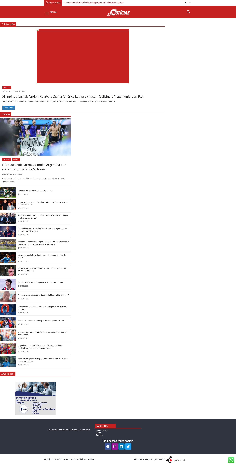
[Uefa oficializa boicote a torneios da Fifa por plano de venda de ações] (8, 310)
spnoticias (18, 174)
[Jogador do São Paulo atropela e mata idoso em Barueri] (8, 284)
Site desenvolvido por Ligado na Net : (149, 459)
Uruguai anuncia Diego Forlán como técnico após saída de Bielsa (42, 256)
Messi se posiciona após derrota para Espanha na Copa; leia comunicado (43, 333)
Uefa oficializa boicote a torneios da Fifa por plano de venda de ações (42, 307)
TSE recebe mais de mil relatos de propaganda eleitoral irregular (93, 2)
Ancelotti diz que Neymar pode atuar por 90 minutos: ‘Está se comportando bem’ (43, 360)
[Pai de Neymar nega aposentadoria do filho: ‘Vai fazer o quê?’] (8, 296)
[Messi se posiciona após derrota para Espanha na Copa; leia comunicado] (8, 335)
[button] (190, 3)
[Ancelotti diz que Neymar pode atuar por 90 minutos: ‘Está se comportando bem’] (8, 362)
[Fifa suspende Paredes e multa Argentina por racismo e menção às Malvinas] (35, 137)
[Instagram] (115, 446)
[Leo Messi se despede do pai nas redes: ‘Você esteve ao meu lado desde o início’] (8, 205)
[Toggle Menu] (47, 14)
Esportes (16, 159)
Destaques (6, 87)
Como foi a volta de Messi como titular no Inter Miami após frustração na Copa (42, 269)
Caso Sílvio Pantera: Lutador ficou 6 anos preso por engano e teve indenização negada (43, 229)
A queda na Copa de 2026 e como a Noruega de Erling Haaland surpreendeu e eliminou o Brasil (40, 346)
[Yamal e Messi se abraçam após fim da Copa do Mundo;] (8, 322)
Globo (98, 432)
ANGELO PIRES (20, 92)
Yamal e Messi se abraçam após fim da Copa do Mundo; (41, 321)
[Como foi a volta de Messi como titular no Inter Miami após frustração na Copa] (8, 271)
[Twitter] (128, 446)
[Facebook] (108, 446)
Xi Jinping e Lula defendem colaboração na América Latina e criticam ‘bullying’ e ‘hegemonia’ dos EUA (72, 96)
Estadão (99, 435)
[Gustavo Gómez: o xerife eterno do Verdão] (8, 192)
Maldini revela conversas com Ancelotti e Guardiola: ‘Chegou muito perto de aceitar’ (43, 216)
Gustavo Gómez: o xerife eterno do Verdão (35, 190)
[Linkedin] (121, 446)
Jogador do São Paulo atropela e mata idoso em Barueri (41, 282)
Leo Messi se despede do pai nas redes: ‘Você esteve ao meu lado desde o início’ (43, 203)
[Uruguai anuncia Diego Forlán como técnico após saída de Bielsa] (8, 258)
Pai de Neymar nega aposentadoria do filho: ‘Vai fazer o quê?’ (43, 295)
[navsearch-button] (187, 11)
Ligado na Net (102, 430)
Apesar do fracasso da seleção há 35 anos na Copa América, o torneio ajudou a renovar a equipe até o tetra (43, 243)
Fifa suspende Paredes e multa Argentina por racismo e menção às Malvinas (34, 167)
